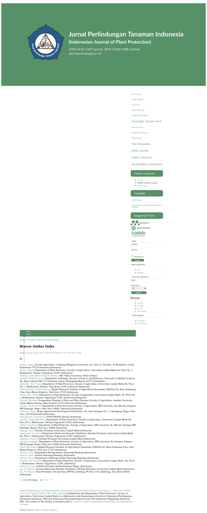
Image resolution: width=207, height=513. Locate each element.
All (79, 353)
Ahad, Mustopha (28, 447)
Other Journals (142, 311)
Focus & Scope (137, 94)
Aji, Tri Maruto (27, 469)
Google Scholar (142, 186)
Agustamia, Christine (30, 433)
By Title (140, 308)
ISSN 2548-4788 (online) (52, 493)
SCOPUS (140, 180)
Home (28, 331)
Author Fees (136, 105)
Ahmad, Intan (27, 452)
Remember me (139, 257)
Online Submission (138, 110)
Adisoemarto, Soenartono (32, 416)
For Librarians (141, 323)
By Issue (140, 303)
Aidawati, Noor (27, 466)
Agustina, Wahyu (28, 438)
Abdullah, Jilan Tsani (30, 384)
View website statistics (46, 510)
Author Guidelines (138, 99)
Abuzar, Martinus (28, 400)
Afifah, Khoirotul (28, 425)
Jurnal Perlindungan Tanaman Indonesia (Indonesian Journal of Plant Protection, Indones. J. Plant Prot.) (72, 490)
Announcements (32, 351)
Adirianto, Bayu (28, 411)
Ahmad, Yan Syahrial (30, 460)
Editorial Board (137, 138)
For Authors (141, 321)
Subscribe (140, 273)
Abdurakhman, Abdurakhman (35, 389)
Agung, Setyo (27, 430)
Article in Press (32, 362)
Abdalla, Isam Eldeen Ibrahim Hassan (39, 375)
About (28, 334)
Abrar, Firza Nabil (29, 395)
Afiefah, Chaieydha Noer (32, 419)
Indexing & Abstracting (34, 356)
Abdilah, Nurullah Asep (32, 378)
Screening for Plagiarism (140, 133)
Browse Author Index (49, 339)
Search (28, 342)
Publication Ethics (138, 127)
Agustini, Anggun (29, 441)
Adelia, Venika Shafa (30, 405)
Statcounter (27, 509)
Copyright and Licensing (140, 115)
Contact (29, 359)
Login (28, 337)
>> (51, 480)
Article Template (137, 200)
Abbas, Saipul (27, 364)
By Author (140, 306)
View (138, 270)
